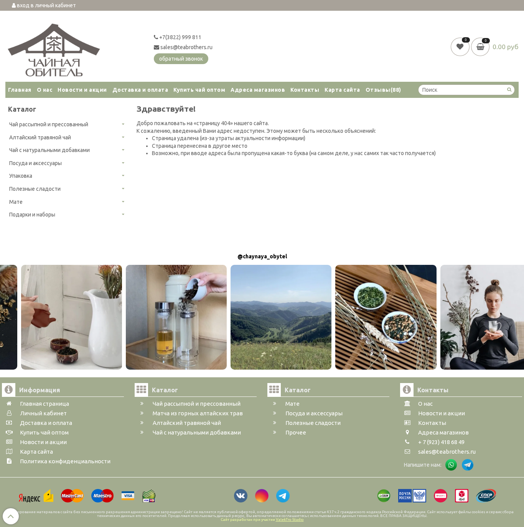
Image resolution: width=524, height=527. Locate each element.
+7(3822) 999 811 (179, 37)
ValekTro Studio (290, 519)
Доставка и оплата (140, 90)
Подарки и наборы (32, 214)
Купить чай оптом (199, 90)
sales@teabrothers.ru (186, 47)
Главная (19, 90)
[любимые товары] (461, 46)
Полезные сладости (35, 189)
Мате (16, 202)
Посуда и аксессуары (35, 163)
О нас (45, 90)
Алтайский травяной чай (40, 137)
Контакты (304, 90)
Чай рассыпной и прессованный (48, 124)
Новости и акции (82, 90)
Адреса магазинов (258, 90)
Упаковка (20, 176)
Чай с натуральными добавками (49, 150)
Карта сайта (342, 90)
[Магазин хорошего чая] (53, 48)
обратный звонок (181, 59)
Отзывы (383, 90)
